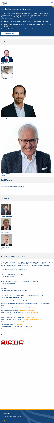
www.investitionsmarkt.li (31, 312)
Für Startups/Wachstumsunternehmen (12, 416)
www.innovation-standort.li (26, 310)
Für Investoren (6, 417)
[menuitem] (28, 416)
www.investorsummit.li (23, 315)
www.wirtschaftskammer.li (26, 328)
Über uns (5, 420)
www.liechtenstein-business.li (27, 308)
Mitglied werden (6, 419)
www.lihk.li (30, 326)
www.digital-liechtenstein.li (31, 317)
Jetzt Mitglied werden (10, 33)
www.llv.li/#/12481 (19, 321)
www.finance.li (18, 324)
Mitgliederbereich (7, 421)
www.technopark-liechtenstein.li (32, 319)
